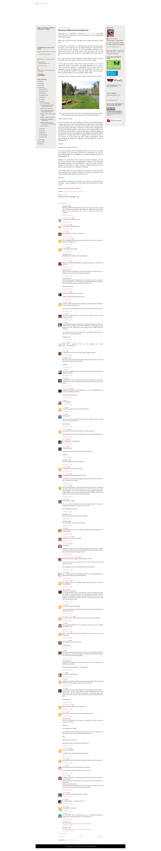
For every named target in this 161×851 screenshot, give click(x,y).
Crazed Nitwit (65, 485)
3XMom (64, 572)
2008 (40, 87)
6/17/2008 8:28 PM (67, 437)
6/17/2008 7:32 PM (67, 404)
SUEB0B (64, 792)
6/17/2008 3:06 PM (67, 320)
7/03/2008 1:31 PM (67, 811)
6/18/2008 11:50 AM (67, 586)
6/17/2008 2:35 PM (67, 251)
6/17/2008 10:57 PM (67, 496)
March (42, 133)
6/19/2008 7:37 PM (67, 716)
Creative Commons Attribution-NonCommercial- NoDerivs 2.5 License (114, 114)
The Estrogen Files (67, 218)
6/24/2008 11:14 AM (67, 797)
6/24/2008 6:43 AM (67, 790)
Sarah (68, 33)
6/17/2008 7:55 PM (67, 426)
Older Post (100, 836)
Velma (64, 407)
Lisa (63, 623)
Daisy (63, 528)
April (41, 130)
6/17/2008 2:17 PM (67, 236)
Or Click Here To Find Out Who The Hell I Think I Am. (115, 51)
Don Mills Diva (66, 292)
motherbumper (66, 543)
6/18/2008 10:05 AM (67, 569)
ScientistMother (66, 581)
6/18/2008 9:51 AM (67, 554)
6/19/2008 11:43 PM (67, 746)
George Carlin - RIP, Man (46, 108)
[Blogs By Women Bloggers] (38, 69)
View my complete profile (113, 47)
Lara (63, 369)
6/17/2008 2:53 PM (67, 289)
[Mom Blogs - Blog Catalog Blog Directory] (46, 71)
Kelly (63, 688)
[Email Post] (77, 196)
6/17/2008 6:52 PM (67, 386)
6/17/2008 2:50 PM (67, 276)
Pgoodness (65, 302)
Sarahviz (64, 758)
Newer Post (61, 836)
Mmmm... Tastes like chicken (47, 117)
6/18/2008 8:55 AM (67, 541)
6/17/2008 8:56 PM (67, 444)
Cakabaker (65, 775)
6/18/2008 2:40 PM (67, 629)
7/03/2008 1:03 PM (67, 804)
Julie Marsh (65, 429)
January (42, 137)
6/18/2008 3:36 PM (67, 637)
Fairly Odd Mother (66, 536)
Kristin (64, 799)
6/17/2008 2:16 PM (67, 229)
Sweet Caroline (44, 126)
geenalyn (64, 342)
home (82, 191)
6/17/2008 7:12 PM (67, 397)
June (41, 101)
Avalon (64, 499)
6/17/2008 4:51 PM (67, 367)
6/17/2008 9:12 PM (67, 464)
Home (80, 836)
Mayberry (64, 439)
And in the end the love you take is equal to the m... (47, 111)
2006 (40, 142)
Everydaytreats (66, 225)
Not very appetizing (45, 103)
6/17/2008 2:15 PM (67, 215)
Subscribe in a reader (112, 53)
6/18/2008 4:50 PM (67, 658)
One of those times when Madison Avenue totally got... (48, 123)
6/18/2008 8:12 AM (67, 518)
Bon (63, 679)
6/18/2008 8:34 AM (67, 534)
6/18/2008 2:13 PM (67, 620)
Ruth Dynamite (66, 748)
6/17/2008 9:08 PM (67, 457)
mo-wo (64, 765)
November (43, 91)
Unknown (64, 247)
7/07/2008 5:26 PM (67, 819)
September (43, 95)
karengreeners (66, 632)
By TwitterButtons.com (112, 100)
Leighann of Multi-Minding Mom (70, 557)
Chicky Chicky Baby (112, 38)
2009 (40, 85)
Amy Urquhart (65, 261)
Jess (63, 414)
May (41, 128)
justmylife (64, 467)
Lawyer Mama (66, 474)
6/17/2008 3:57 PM (67, 348)
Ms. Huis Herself (66, 388)
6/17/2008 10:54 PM (67, 483)
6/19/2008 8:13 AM (67, 702)
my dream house (89, 33)
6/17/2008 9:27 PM (67, 471)
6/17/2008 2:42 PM (67, 258)
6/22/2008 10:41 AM (67, 763)
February (42, 135)
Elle (63, 813)
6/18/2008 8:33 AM (67, 525)
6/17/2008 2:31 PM (67, 244)
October (42, 93)
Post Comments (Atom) (71, 840)
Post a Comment (62, 833)
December (43, 89)
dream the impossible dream (71, 191)
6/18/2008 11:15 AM (67, 578)
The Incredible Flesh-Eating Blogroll (114, 85)
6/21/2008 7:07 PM (67, 756)
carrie (63, 672)
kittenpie (64, 589)
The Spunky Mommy (67, 616)
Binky (63, 378)
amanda (64, 446)
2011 (40, 81)
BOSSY (64, 806)
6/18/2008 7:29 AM (67, 511)
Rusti (63, 322)
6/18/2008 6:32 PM (67, 670)
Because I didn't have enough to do (73, 30)
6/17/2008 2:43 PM (67, 267)
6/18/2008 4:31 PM (67, 648)
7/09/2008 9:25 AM (67, 825)
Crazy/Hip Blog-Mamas (44, 54)
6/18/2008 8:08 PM (67, 677)
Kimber (64, 231)
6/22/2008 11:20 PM (67, 773)
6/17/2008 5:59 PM (67, 375)
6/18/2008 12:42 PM (67, 602)
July (41, 99)
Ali (63, 400)
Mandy (64, 351)
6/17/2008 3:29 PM (67, 339)
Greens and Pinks (66, 238)
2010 (40, 83)
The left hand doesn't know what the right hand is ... (47, 105)
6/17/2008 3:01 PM (67, 311)
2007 (40, 140)
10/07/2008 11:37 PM (67, 831)
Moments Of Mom (66, 705)
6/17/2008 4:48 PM (67, 355)
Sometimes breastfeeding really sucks (46, 120)
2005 (40, 144)
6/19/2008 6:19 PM (67, 709)
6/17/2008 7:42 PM (67, 411)
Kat (63, 650)
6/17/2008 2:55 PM (67, 299)
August (42, 97)
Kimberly (64, 712)
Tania (63, 604)
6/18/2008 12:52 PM (67, 613)
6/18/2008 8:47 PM (67, 685)
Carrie (64, 314)
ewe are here (65, 640)
